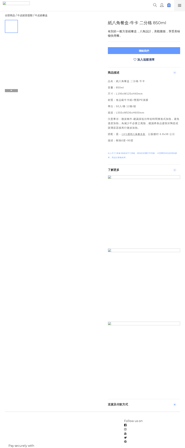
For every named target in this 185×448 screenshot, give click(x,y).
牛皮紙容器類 (25, 15)
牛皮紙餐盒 (41, 15)
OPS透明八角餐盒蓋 (133, 134)
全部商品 (10, 15)
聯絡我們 (144, 50)
